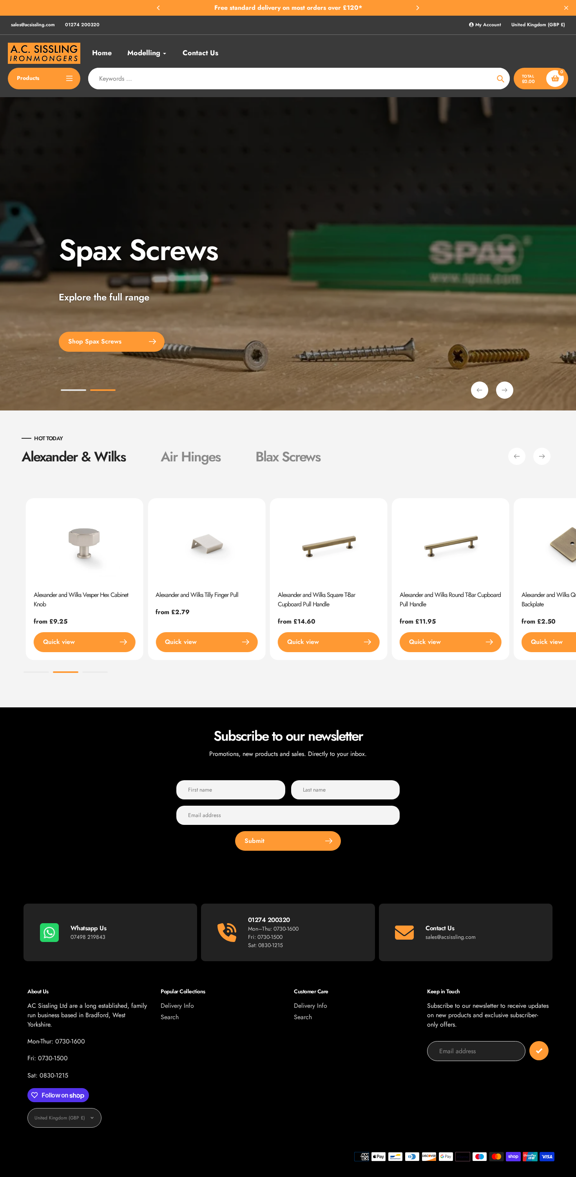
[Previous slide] (479, 390)
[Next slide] (504, 390)
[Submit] (539, 1050)
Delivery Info (177, 1005)
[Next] (417, 8)
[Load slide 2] (103, 391)
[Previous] (159, 8)
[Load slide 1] (73, 391)
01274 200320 (82, 24)
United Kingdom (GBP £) (538, 25)
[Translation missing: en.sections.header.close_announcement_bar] (566, 8)
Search (170, 1017)
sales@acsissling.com (33, 24)
